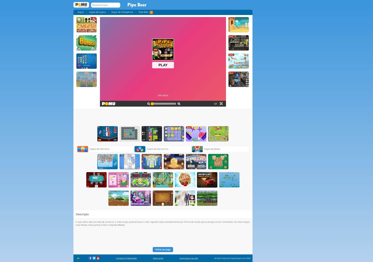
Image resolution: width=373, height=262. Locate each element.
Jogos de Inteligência (122, 12)
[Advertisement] (163, 116)
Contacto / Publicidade (126, 258)
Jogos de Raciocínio (157, 149)
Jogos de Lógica (97, 12)
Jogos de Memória (99, 149)
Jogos (81, 12)
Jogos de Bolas (212, 149)
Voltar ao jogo (163, 249)
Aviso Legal (158, 258)
